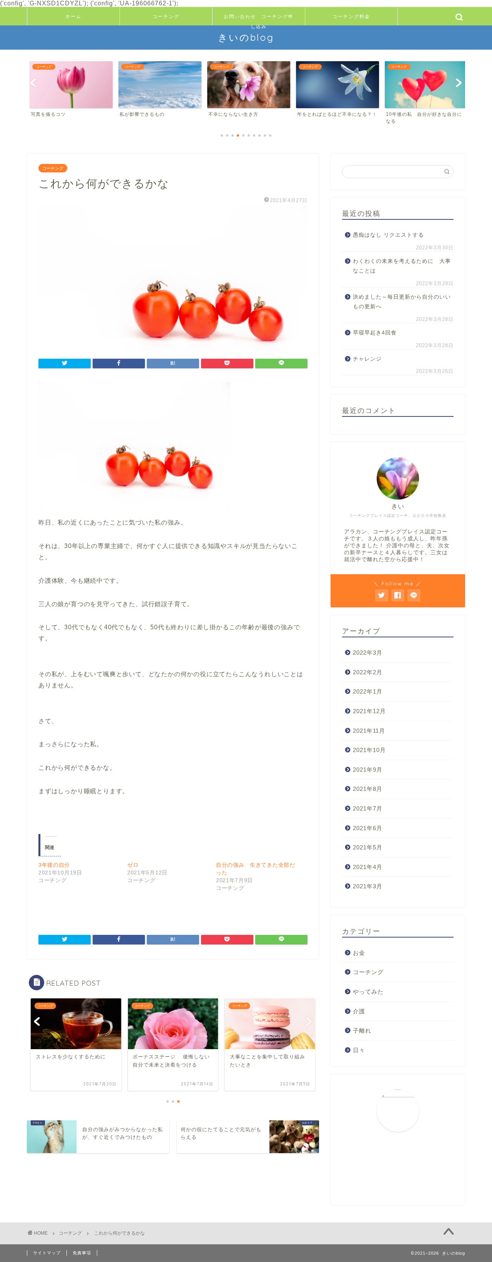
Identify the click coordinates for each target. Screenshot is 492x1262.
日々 (359, 1050)
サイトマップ (47, 1252)
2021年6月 (367, 828)
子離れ (362, 1030)
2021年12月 (369, 711)
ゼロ (132, 865)
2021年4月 (367, 867)
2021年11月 (369, 730)
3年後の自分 (54, 865)
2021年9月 (367, 769)
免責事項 (82, 1252)
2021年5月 (367, 847)
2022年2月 (367, 672)
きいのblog (246, 37)
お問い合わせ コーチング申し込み (259, 19)
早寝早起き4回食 (375, 333)
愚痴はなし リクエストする (388, 235)
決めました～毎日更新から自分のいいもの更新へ (402, 302)
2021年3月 (367, 886)
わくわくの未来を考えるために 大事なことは (402, 266)
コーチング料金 (351, 16)
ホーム (73, 16)
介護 (359, 1011)
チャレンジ (367, 359)
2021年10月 (369, 750)
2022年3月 (367, 652)
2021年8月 (367, 789)
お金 (359, 952)
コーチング (166, 16)
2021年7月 (367, 808)
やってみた (368, 991)
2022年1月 (367, 691)
